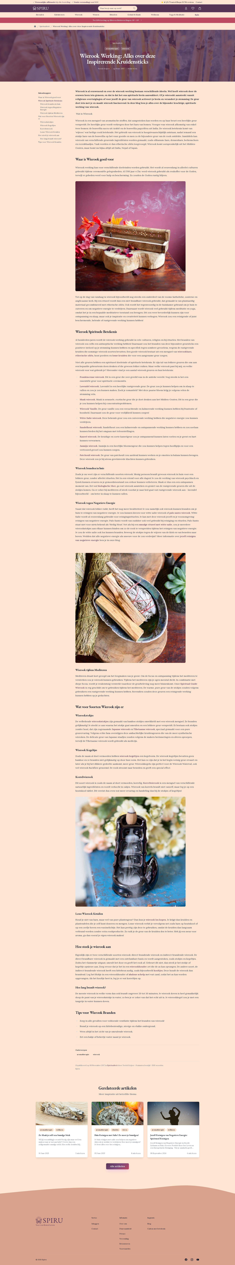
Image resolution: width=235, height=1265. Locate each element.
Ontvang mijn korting (133, 644)
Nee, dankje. (133, 651)
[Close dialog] (162, 605)
